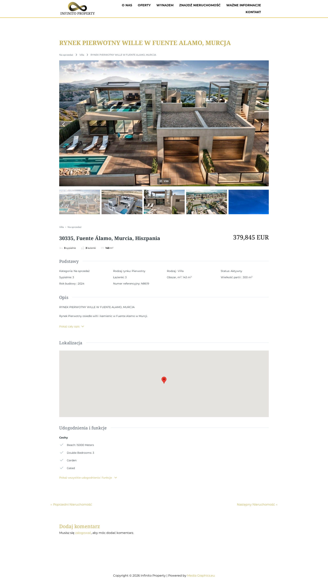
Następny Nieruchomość (257, 504)
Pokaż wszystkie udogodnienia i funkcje (86, 477)
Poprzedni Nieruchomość (71, 504)
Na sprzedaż (66, 54)
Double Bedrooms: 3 (80, 452)
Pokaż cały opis (69, 326)
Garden (71, 460)
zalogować (83, 533)
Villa (82, 54)
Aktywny (236, 271)
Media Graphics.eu (201, 575)
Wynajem (164, 5)
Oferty (144, 5)
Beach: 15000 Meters (80, 445)
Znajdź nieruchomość (200, 5)
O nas (127, 5)
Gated (71, 468)
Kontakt (253, 12)
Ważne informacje (243, 5)
